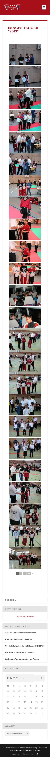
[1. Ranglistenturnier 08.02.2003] (25, 54)
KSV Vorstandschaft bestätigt (18, 639)
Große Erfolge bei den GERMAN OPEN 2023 (25, 646)
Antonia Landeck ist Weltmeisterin (21, 633)
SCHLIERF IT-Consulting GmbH (27, 750)
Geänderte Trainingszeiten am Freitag (22, 659)
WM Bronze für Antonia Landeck (20, 652)
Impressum (16, 754)
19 (29, 573)
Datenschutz (28, 754)
